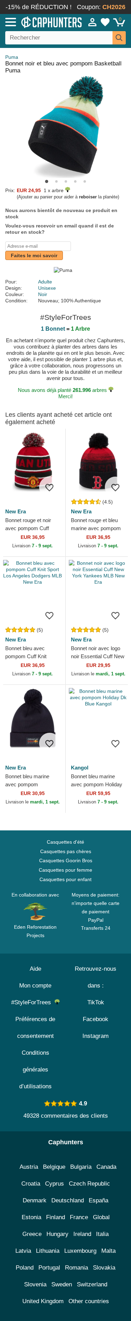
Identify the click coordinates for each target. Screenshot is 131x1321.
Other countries (88, 1301)
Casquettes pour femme (65, 870)
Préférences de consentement (35, 1027)
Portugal (49, 1267)
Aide (35, 968)
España (98, 1200)
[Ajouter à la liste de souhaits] (49, 487)
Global (101, 1217)
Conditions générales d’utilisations (35, 1069)
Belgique (54, 1167)
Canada (106, 1167)
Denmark (34, 1200)
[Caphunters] (38, 21)
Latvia (23, 1251)
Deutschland (67, 1200)
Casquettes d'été (65, 842)
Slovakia (104, 1267)
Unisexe (47, 288)
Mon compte (35, 985)
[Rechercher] (119, 37)
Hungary (57, 1234)
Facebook (95, 1019)
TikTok (95, 1002)
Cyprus (54, 1183)
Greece (32, 1234)
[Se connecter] (92, 22)
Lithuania (47, 1251)
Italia (102, 1234)
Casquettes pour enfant (65, 879)
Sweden (61, 1284)
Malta (108, 1251)
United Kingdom (43, 1301)
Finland (55, 1217)
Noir (42, 294)
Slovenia (35, 1284)
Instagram (95, 1036)
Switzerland (92, 1284)
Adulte (45, 281)
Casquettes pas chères (65, 851)
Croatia (30, 1183)
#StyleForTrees (32, 1002)
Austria (29, 1167)
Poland (25, 1267)
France (79, 1217)
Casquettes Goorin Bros (65, 860)
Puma (11, 57)
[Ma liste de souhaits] (105, 22)
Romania (76, 1267)
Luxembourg (80, 1251)
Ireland (82, 1234)
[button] (46, 181)
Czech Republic (89, 1183)
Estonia (31, 1217)
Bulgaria (81, 1167)
